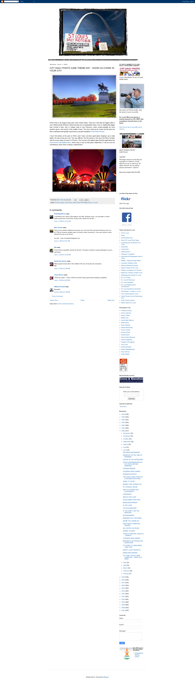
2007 (123, 610)
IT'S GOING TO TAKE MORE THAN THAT (132, 546)
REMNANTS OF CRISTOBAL (132, 518)
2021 (123, 428)
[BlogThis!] (82, 200)
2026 (123, 414)
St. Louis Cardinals (127, 282)
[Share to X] (84, 200)
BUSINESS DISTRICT (130, 474)
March (125, 568)
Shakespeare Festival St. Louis (131, 275)
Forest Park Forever (97, 131)
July (124, 447)
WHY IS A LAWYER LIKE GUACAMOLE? (131, 490)
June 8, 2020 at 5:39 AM (62, 292)
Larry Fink (124, 344)
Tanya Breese (59, 275)
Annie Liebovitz (126, 313)
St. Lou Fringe (125, 277)
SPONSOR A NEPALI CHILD (139, 654)
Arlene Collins (125, 315)
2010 (123, 602)
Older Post (111, 300)
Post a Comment (57, 296)
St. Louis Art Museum (128, 280)
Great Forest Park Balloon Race (60, 142)
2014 (123, 591)
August (125, 444)
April (125, 565)
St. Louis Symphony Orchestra (131, 289)
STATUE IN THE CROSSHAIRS (133, 459)
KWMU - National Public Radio (131, 260)
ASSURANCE (127, 494)
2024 (123, 420)
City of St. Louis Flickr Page (130, 240)
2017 (123, 582)
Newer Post (54, 300)
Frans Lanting (125, 330)
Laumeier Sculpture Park (129, 263)
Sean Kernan (125, 352)
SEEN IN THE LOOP (129, 497)
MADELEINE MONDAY (130, 502)
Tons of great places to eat (129, 294)
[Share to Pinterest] (88, 200)
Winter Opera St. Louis (128, 303)
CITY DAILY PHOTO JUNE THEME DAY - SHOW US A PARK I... (132, 557)
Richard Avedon (126, 347)
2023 (123, 422)
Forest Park (68, 202)
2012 (123, 596)
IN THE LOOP (127, 505)
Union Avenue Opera (128, 300)
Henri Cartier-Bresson (128, 337)
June (125, 450)
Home (82, 300)
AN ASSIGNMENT (128, 515)
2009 (123, 605)
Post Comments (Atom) (66, 304)
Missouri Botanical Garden (129, 265)
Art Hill (57, 202)
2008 (123, 607)
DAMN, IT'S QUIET (129, 481)
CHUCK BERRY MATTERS (131, 500)
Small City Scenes (60, 261)
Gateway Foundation (128, 254)
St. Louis (95, 202)
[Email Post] (75, 200)
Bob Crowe (60, 200)
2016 (123, 585)
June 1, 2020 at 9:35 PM (62, 280)
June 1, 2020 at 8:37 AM (62, 241)
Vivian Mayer (125, 354)
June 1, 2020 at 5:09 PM (62, 268)
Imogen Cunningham (128, 342)
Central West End (126, 238)
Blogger (106, 677)
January (126, 573)
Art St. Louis (125, 233)
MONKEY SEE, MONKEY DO (132, 484)
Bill (55, 247)
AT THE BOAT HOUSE (130, 487)
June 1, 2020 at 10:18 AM (62, 254)
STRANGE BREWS (129, 468)
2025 (123, 417)
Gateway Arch (125, 251)
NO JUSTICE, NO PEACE (131, 528)
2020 (123, 431)
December (126, 433)
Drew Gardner (125, 325)
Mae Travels (58, 227)
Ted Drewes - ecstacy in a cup (130, 291)
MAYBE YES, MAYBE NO (131, 521)
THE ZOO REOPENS (129, 508)
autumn (62, 202)
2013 (123, 593)
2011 (123, 599)
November (126, 436)
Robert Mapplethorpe (128, 349)
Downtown (124, 247)
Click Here (122, 406)
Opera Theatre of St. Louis (129, 268)
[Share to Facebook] (86, 200)
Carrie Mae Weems (127, 320)
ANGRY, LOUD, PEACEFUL (132, 550)
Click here (122, 127)
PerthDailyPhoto (60, 214)
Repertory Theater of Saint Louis (131, 272)
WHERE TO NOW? (129, 531)
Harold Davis (125, 335)
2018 (123, 580)
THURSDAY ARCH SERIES (131, 471)
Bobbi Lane (124, 318)
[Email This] (80, 200)
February (126, 571)
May (124, 562)
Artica (123, 235)
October (126, 439)
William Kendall (59, 286)
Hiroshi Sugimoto (126, 339)
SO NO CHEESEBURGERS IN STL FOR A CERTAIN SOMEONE (132, 464)
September (127, 441)
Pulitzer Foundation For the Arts (131, 270)
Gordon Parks (125, 332)
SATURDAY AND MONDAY (131, 452)
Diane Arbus (125, 322)
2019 (123, 577)
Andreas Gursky (126, 310)
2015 (123, 588)
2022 (123, 425)
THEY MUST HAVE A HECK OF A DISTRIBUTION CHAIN (133, 477)
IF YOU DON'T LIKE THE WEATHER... (131, 511)
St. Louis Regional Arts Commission (128, 285)
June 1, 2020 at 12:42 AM (62, 221)
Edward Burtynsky (127, 327)
